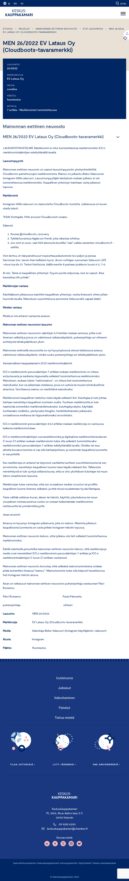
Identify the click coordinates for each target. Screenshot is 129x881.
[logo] (19, 12)
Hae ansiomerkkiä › (106, 764)
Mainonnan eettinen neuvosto (56, 28)
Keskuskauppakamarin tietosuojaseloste (57, 863)
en (15, 3)
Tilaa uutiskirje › (22, 764)
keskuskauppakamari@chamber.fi (67, 828)
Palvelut (24, 28)
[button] (121, 3)
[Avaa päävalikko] (123, 12)
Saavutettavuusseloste (24, 863)
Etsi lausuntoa (93, 28)
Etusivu (8, 28)
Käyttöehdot (85, 863)
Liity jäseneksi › (64, 764)
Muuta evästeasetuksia (104, 863)
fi (9, 3)
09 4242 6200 (67, 824)
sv (22, 3)
